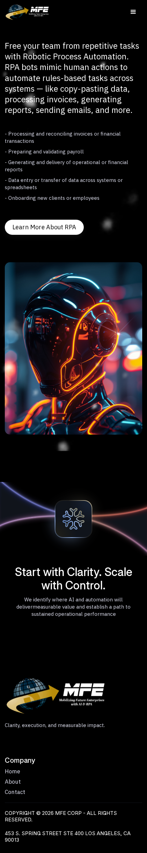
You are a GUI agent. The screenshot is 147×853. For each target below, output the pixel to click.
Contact (15, 791)
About (13, 781)
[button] (133, 12)
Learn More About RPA (44, 227)
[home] (23, 12)
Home (12, 771)
